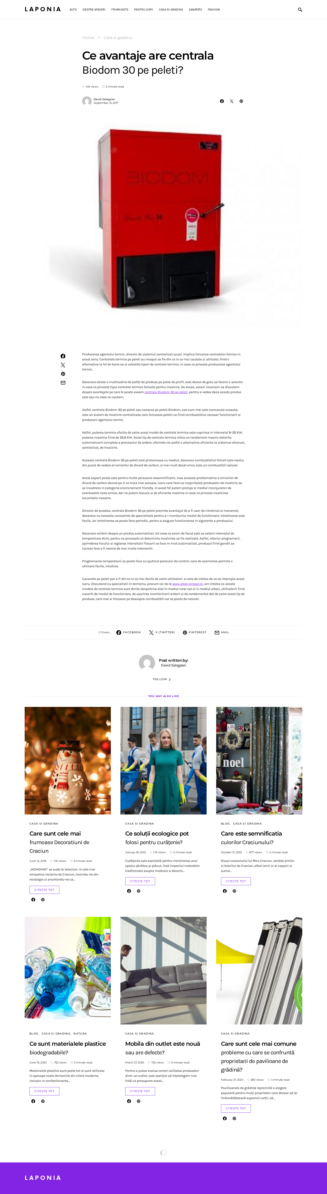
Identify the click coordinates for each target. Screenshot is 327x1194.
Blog (225, 823)
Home (88, 37)
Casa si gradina (118, 37)
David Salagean (104, 99)
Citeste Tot (44, 889)
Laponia (43, 9)
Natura (80, 1033)
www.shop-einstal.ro (187, 584)
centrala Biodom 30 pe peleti (166, 392)
